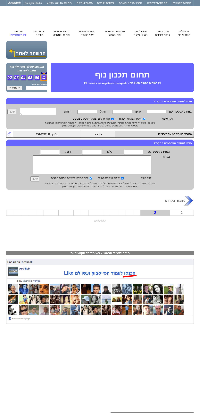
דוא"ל (103, 111)
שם (171, 111)
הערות (67, 111)
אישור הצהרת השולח (130, 118)
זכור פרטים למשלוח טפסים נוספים (91, 118)
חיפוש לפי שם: (39, 84)
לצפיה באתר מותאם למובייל (178, 345)
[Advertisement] (100, 235)
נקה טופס (167, 118)
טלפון (138, 111)
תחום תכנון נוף (122, 74)
